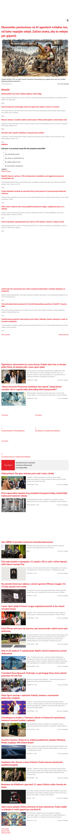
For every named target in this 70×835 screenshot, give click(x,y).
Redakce (29, 798)
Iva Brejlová (30, 380)
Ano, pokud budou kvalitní (12, 154)
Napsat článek (5, 830)
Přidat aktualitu (5, 832)
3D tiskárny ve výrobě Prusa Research (47, 431)
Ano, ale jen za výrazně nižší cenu (14, 158)
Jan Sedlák (30, 573)
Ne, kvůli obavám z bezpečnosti (14, 166)
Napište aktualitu (64, 334)
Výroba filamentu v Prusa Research (13, 431)
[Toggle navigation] (67, 20)
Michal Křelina (31, 505)
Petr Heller (4, 84)
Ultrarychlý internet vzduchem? (25, 462)
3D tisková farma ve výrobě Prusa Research (15, 457)
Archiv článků (5, 829)
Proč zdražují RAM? (21, 467)
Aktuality (5, 89)
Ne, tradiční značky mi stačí (12, 162)
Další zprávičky (5, 334)
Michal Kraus (30, 644)
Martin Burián (31, 666)
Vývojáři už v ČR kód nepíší (24, 465)
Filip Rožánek (30, 484)
